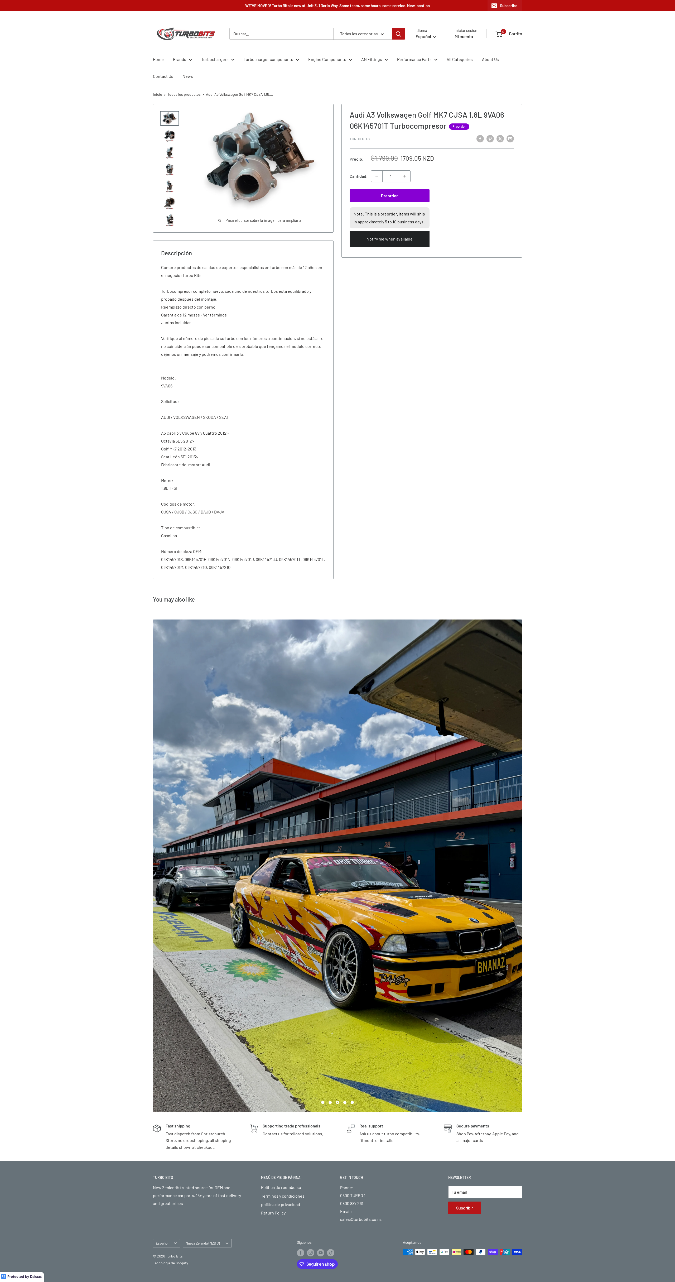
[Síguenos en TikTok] (330, 1006)
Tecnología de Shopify (170, 1016)
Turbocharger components (268, 59)
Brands (179, 59)
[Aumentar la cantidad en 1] (404, 176)
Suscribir (464, 961)
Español (162, 997)
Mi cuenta (464, 36)
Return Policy (273, 966)
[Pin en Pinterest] (490, 138)
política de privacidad (280, 958)
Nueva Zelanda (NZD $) (203, 997)
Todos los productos (184, 94)
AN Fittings (371, 59)
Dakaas (36, 1276)
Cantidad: (359, 176)
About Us (490, 59)
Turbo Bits (360, 139)
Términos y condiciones (283, 949)
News (187, 76)
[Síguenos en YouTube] (320, 1006)
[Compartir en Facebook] (480, 138)
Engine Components (327, 59)
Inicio (157, 94)
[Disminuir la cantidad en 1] (376, 176)
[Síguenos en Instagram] (310, 1006)
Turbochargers (215, 59)
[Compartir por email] (510, 138)
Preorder (389, 195)
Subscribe (508, 5)
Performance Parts (414, 59)
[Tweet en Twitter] (500, 138)
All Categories (460, 59)
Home (158, 59)
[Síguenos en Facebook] (300, 1006)
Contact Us (163, 76)
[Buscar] (398, 34)
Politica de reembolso (281, 941)
